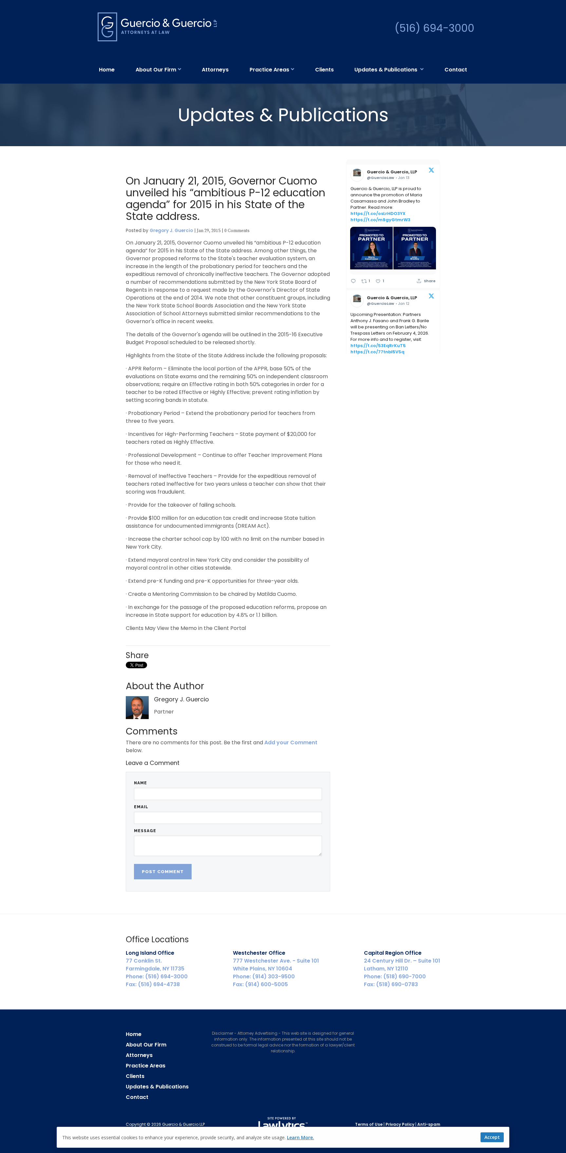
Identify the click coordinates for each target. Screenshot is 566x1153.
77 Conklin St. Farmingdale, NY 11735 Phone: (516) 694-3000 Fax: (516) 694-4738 (157, 968)
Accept (492, 1137)
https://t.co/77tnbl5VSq (377, 352)
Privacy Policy (400, 1124)
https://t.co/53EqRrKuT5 (378, 345)
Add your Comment (290, 742)
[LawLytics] (283, 1124)
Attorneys (215, 69)
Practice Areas (269, 69)
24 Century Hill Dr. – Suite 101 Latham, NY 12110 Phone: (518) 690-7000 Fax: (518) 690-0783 (402, 968)
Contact (455, 69)
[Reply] (353, 281)
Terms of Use (369, 1124)
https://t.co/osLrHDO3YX (378, 213)
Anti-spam (428, 1124)
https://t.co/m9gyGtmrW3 (380, 220)
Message (145, 831)
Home (107, 69)
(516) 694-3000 (434, 28)
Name (140, 783)
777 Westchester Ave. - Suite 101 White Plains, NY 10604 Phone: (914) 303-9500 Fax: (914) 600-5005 (276, 968)
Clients (324, 69)
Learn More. (300, 1137)
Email (141, 807)
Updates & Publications (386, 69)
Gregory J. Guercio (171, 230)
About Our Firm (156, 69)
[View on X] (431, 171)
